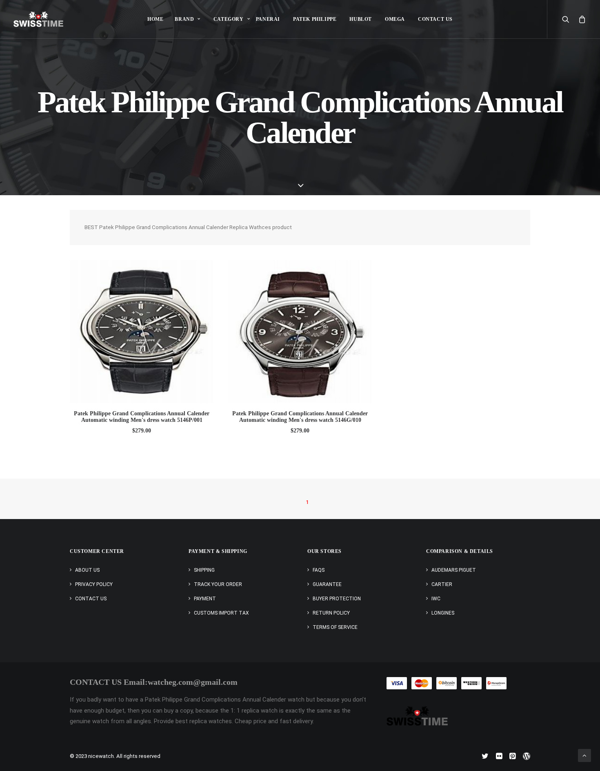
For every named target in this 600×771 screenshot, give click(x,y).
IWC (435, 599)
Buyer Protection (337, 599)
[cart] (581, 19)
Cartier (441, 584)
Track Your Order (218, 584)
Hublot (360, 19)
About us (87, 570)
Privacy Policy (94, 584)
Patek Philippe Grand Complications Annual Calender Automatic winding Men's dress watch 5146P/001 (141, 416)
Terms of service (335, 627)
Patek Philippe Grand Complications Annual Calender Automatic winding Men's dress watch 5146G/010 (300, 416)
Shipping (204, 570)
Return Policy (331, 613)
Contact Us (435, 19)
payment (205, 599)
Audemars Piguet (453, 570)
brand (184, 19)
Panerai (268, 19)
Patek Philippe (314, 19)
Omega (395, 19)
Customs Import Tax (221, 613)
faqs (318, 570)
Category (228, 19)
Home (155, 19)
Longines (442, 613)
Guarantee (327, 584)
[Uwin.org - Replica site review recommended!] (417, 716)
